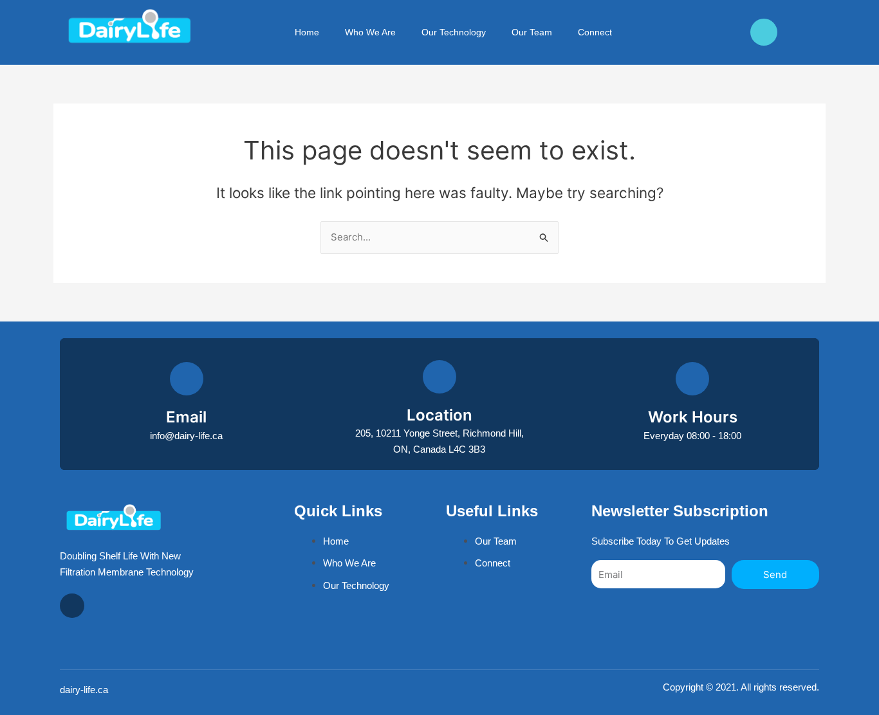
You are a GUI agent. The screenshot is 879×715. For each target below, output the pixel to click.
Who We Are (370, 32)
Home (307, 32)
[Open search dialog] (660, 32)
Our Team (532, 32)
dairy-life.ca (84, 689)
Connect (595, 32)
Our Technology (453, 32)
